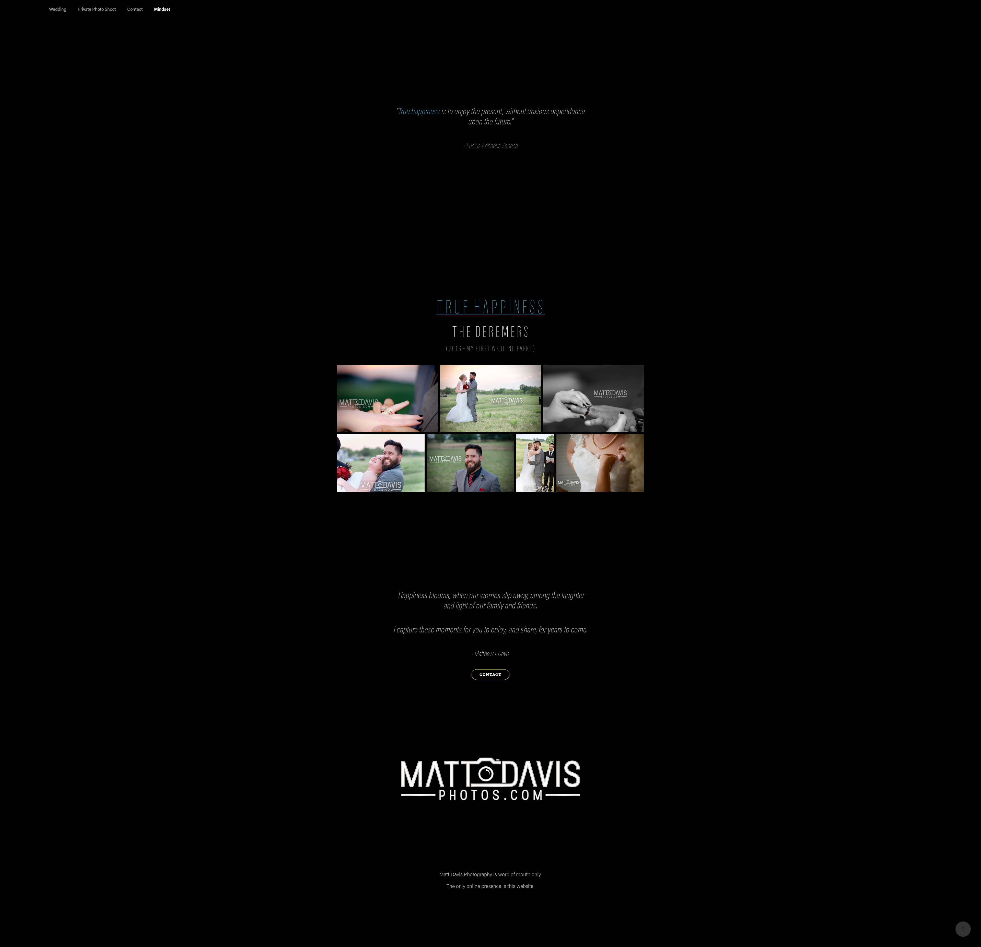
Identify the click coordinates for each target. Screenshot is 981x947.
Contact (135, 9)
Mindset (162, 9)
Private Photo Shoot (97, 9)
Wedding (57, 9)
